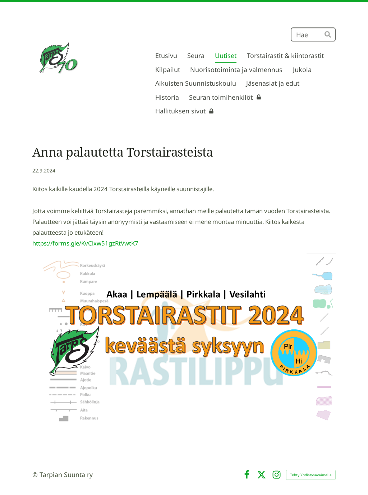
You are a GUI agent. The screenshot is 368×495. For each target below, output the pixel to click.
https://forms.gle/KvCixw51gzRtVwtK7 (85, 243)
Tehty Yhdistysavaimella (311, 474)
